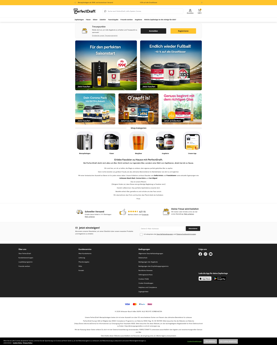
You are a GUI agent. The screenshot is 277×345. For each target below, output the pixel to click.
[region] (138, 341)
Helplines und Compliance (147, 287)
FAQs (80, 266)
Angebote (138, 20)
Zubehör (103, 20)
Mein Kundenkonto (85, 253)
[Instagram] (205, 254)
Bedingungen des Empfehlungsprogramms (153, 266)
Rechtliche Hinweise (145, 270)
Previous (75, 2)
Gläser (95, 20)
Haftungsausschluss (145, 275)
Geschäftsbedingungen (165, 234)
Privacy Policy (27, 343)
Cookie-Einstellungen (194, 341)
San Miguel (153, 178)
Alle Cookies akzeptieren (228, 341)
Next (201, 2)
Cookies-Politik (143, 279)
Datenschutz (142, 258)
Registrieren (183, 31)
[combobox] (143, 11)
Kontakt (81, 270)
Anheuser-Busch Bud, (127, 178)
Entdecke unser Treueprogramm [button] (105, 35)
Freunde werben (126, 20)
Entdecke (145, 215)
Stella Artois (158, 175)
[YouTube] (210, 254)
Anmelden (153, 31)
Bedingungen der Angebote (148, 262)
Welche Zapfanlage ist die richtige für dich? (160, 20)
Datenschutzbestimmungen (186, 234)
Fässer (88, 20)
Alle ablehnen (210, 341)
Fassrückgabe (113, 20)
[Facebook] (200, 254)
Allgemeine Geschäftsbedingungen (150, 253)
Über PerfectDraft (25, 253)
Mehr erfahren (90, 217)
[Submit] (105, 11)
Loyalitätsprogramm (26, 262)
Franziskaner (171, 175)
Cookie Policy (17, 343)
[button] (190, 11)
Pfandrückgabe (84, 262)
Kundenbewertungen (26, 258)
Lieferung (82, 258)
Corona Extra (141, 178)
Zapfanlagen (79, 20)
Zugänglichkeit (143, 292)
